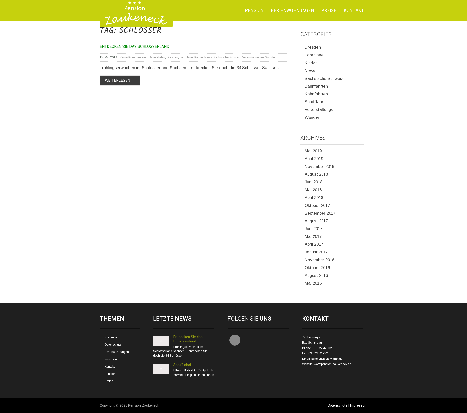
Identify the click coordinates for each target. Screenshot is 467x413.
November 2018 (319, 166)
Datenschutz (113, 344)
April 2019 (314, 158)
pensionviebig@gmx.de (326, 358)
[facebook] (234, 340)
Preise (328, 10)
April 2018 (314, 197)
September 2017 (320, 213)
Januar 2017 (316, 252)
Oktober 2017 (317, 205)
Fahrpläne (186, 57)
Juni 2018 (313, 182)
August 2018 (316, 174)
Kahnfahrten (316, 94)
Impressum (112, 359)
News (208, 57)
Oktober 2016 (317, 267)
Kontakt (354, 10)
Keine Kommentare (133, 57)
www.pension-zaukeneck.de (332, 364)
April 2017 (314, 244)
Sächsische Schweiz (227, 57)
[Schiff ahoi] (161, 373)
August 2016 (316, 275)
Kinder (198, 57)
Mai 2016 (313, 283)
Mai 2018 (313, 190)
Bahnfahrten (157, 57)
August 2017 (316, 221)
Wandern (271, 57)
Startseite (111, 337)
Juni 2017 (313, 228)
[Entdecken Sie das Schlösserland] (161, 345)
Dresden (172, 57)
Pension (254, 10)
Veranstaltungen (253, 57)
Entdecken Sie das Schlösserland (134, 46)
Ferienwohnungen (292, 10)
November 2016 (319, 260)
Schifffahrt (315, 101)
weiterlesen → (120, 80)
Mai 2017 (313, 236)
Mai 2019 (313, 151)
